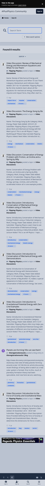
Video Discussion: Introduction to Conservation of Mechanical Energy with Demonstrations (24, 256)
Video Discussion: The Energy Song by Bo (24, 111)
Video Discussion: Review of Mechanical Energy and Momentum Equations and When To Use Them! (23, 65)
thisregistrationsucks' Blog (17, 355)
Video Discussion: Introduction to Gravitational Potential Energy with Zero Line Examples (24, 304)
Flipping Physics (15, 71)
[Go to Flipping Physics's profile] (3, 64)
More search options (33, 37)
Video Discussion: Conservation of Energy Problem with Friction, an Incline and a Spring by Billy (24, 157)
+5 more (10, 147)
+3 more (21, 342)
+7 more (18, 195)
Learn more (4, 4)
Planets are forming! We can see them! (23, 350)
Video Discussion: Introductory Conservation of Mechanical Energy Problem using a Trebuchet (22, 205)
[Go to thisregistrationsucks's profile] (3, 350)
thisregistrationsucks (17, 353)
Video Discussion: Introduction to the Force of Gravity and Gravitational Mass (23, 394)
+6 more (21, 103)
